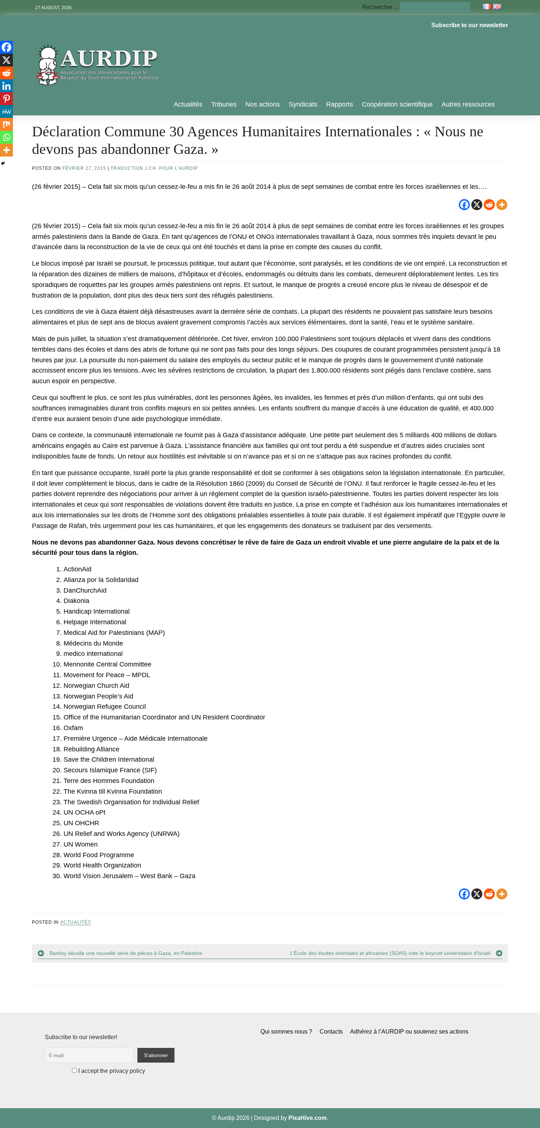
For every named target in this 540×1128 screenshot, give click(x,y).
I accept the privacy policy (111, 1071)
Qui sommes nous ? (286, 1031)
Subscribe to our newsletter (469, 25)
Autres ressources (468, 104)
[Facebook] (464, 204)
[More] (501, 204)
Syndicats (303, 104)
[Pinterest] (6, 98)
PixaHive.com (307, 1118)
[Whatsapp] (6, 137)
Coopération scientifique (397, 104)
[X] (476, 204)
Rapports (339, 104)
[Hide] (3, 163)
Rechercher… (380, 7)
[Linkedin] (6, 85)
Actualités (188, 104)
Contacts (331, 1031)
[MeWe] (6, 111)
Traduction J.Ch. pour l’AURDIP (154, 168)
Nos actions (262, 104)
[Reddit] (489, 204)
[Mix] (6, 124)
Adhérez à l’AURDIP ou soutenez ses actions (409, 1031)
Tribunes (224, 104)
